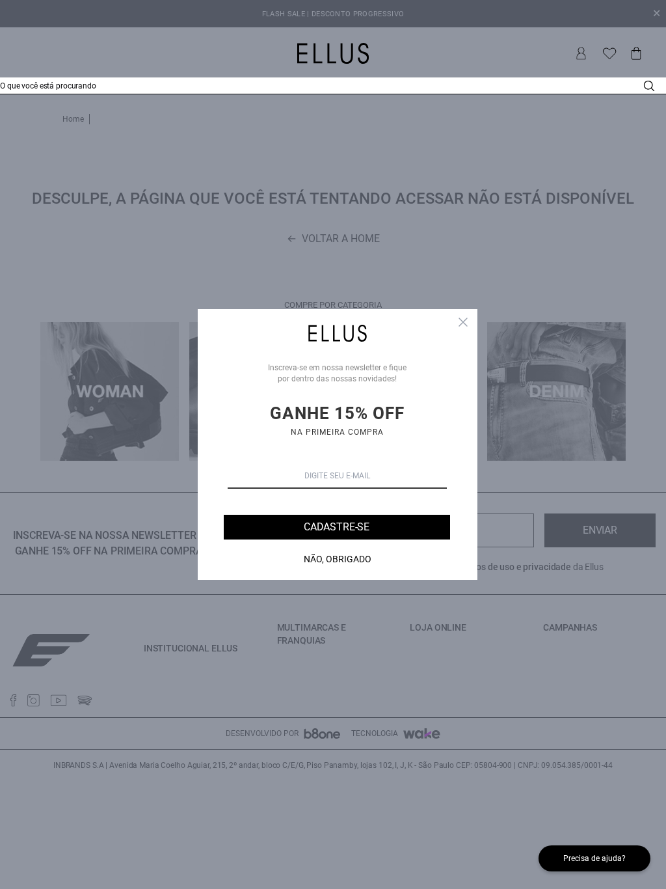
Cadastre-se (336, 527)
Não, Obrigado (337, 559)
